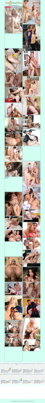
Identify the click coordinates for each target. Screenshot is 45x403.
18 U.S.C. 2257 (23, 401)
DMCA (28, 401)
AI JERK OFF (13, 7)
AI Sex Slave (7, 7)
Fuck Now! (19, 7)
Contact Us (32, 401)
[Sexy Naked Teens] (13, 3)
